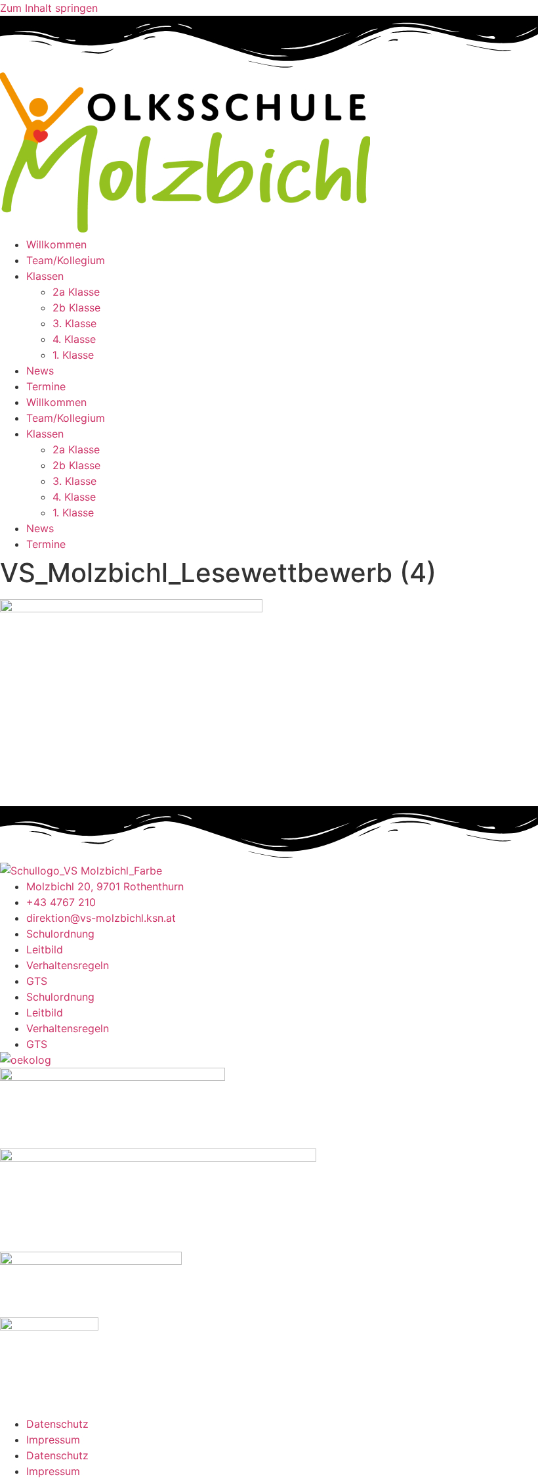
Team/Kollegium (65, 260)
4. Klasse (74, 339)
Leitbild (44, 949)
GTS (36, 981)
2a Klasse (76, 291)
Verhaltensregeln (67, 965)
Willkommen (56, 244)
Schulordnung (60, 933)
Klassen (45, 276)
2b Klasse (76, 307)
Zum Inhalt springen (49, 7)
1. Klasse (73, 354)
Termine (46, 386)
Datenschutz (57, 1423)
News (40, 370)
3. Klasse (74, 323)
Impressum (53, 1439)
